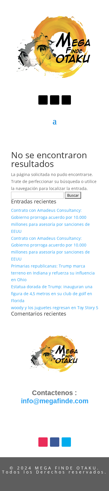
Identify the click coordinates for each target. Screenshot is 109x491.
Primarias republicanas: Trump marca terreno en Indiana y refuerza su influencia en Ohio (53, 273)
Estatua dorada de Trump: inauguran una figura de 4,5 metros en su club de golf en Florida (51, 293)
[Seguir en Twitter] (66, 100)
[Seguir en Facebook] (54, 100)
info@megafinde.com (54, 401)
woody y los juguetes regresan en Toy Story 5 (54, 307)
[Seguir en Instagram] (43, 100)
